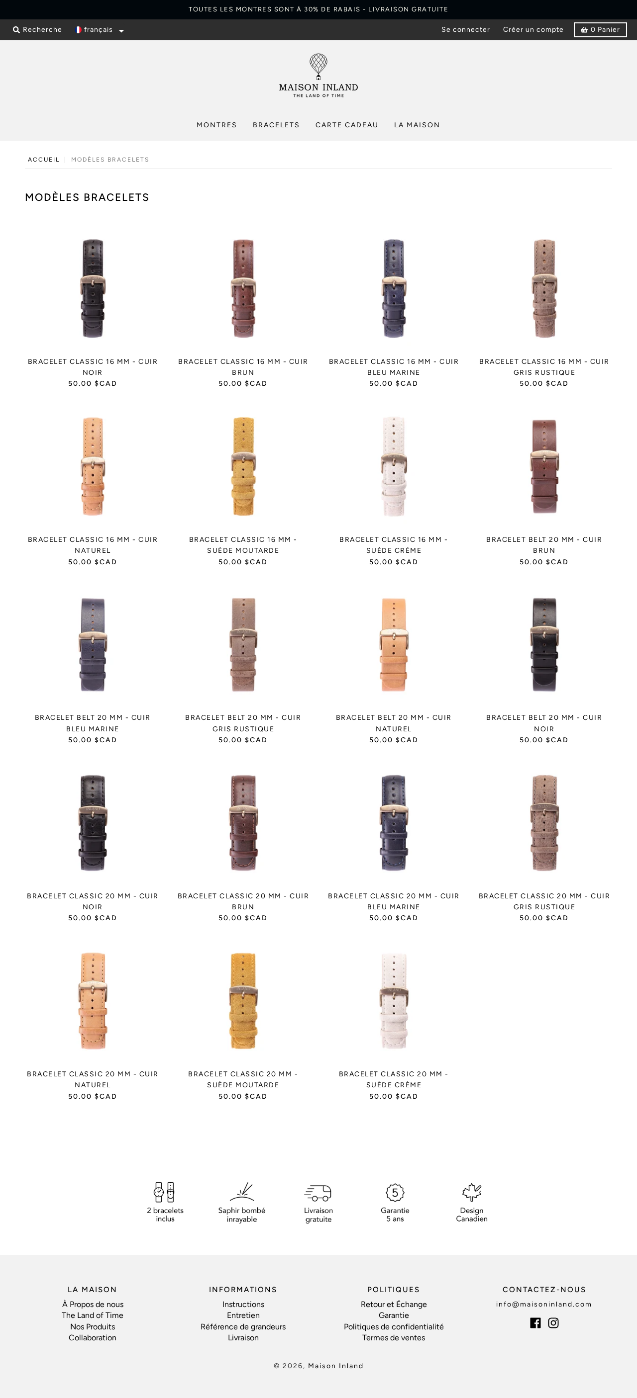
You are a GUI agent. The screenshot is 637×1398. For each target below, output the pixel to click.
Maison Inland (336, 1366)
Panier (605, 29)
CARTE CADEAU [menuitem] (347, 125)
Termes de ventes (393, 1337)
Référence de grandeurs (243, 1326)
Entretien (243, 1315)
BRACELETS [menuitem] (276, 125)
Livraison (243, 1337)
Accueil (44, 159)
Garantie (394, 1315)
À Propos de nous (92, 1304)
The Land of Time (92, 1315)
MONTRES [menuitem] (217, 125)
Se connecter (465, 29)
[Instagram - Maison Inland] (553, 1323)
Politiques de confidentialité (394, 1326)
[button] (98, 30)
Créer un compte (533, 29)
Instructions (243, 1304)
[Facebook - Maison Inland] (535, 1323)
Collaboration (92, 1337)
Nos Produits (92, 1326)
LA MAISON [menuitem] (417, 125)
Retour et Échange (394, 1304)
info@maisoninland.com (544, 1304)
